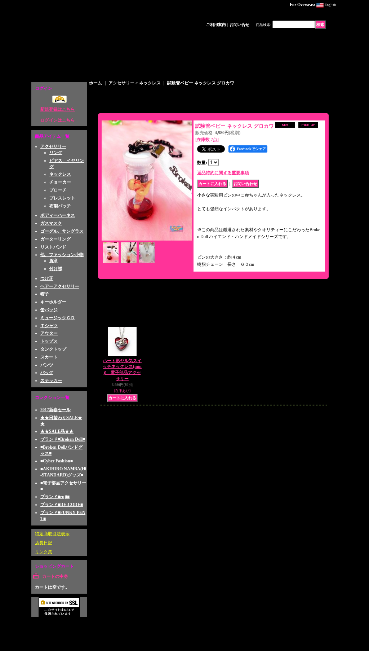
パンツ (46, 365)
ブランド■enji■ (55, 496)
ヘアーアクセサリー (59, 286)
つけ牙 (46, 278)
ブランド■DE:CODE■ (61, 504)
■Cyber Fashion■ (56, 460)
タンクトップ (53, 349)
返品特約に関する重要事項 (223, 172)
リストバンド (53, 247)
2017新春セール (55, 409)
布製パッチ (60, 205)
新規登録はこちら (57, 109)
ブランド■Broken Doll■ (62, 439)
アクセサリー (53, 146)
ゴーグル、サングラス (62, 231)
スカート (49, 357)
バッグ (46, 372)
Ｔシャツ (49, 325)
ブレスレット (62, 198)
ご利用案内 (216, 24)
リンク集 (43, 551)
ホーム (95, 82)
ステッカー (51, 380)
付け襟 (55, 268)
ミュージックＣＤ (57, 317)
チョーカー (60, 182)
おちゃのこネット (316, 625)
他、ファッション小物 (62, 254)
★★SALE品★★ (57, 431)
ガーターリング (55, 239)
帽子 (44, 293)
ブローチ (58, 190)
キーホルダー (53, 301)
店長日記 (43, 542)
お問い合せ (239, 24)
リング (55, 152)
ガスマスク (51, 223)
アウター (49, 333)
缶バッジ (49, 309)
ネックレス (60, 174)
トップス (49, 341)
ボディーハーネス (57, 215)
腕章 (53, 260)
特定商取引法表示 (52, 533)
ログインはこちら (57, 120)
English (330, 5)
